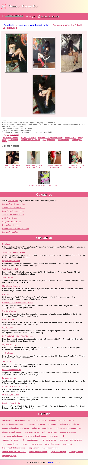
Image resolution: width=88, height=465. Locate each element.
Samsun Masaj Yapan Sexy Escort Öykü (34, 166)
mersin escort (13, 201)
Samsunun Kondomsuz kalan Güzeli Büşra (76, 166)
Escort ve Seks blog (50, 16)
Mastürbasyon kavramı (11, 286)
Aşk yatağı (6, 294)
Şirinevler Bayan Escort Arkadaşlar (15, 229)
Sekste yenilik (7, 277)
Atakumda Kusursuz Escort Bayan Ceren (12, 166)
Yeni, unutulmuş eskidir (11, 269)
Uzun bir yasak (8, 319)
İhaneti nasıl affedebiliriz (11, 370)
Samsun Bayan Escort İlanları (13, 204)
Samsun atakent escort (11, 232)
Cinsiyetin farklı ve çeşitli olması (15, 386)
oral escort (13, 140)
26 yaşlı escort (49, 140)
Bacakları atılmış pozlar (11, 403)
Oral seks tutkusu (9, 311)
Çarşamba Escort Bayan (11, 222)
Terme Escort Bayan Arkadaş (13, 215)
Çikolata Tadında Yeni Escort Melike (55, 166)
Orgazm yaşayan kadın (11, 261)
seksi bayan (71, 138)
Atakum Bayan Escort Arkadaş (13, 208)
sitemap (51, 462)
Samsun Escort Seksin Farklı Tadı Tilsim (44, 186)
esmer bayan (64, 140)
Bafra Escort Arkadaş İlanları (13, 211)
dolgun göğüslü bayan (31, 140)
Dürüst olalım (7, 328)
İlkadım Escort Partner (10, 225)
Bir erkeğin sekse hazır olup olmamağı (17, 336)
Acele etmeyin (7, 353)
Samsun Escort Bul (23, 6)
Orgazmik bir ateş (9, 344)
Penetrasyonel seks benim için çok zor (17, 303)
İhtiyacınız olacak (9, 378)
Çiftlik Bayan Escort (9, 218)
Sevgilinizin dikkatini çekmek (13, 252)
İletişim (32, 16)
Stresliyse (6, 244)
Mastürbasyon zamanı (10, 395)
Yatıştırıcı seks (7, 361)
